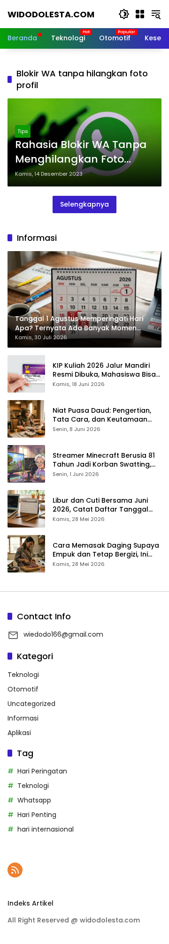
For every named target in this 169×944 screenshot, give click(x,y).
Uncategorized (31, 703)
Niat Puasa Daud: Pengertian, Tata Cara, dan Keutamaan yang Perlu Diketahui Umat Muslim (102, 415)
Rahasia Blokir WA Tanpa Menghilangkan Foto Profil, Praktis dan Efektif (80, 152)
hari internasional (45, 829)
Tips (22, 131)
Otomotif (23, 689)
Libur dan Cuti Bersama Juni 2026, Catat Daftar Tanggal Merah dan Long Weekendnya (103, 505)
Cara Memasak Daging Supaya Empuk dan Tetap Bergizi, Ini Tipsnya (106, 550)
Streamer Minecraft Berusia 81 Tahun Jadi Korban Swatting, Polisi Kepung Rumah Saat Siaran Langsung (104, 460)
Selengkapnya (84, 204)
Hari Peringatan (42, 771)
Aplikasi (19, 732)
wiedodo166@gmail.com (63, 634)
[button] (124, 14)
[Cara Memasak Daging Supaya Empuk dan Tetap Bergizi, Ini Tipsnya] (26, 553)
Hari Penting (36, 814)
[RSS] (15, 869)
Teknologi (23, 674)
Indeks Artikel (31, 903)
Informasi (23, 718)
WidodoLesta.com (51, 14)
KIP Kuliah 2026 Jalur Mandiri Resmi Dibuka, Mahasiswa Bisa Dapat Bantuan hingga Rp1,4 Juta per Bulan (104, 370)
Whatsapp (34, 800)
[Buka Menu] (140, 14)
